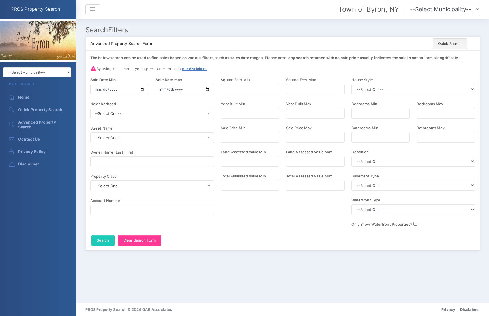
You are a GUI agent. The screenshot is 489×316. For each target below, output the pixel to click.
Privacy (448, 309)
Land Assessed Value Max (309, 152)
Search (103, 240)
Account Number (105, 200)
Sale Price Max (299, 128)
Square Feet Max (301, 80)
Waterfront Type (366, 200)
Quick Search (450, 43)
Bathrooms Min (364, 128)
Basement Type (365, 176)
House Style (362, 80)
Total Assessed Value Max (309, 176)
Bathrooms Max (430, 128)
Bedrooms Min (364, 104)
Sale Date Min (103, 80)
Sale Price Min (233, 128)
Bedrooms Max (430, 104)
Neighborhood (103, 104)
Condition (360, 152)
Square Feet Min (235, 80)
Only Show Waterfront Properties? (381, 224)
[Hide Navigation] (92, 9)
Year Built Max (298, 104)
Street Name (101, 128)
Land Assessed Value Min (243, 152)
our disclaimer (194, 68)
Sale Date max (169, 80)
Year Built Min (233, 104)
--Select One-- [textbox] (108, 113)
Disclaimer (470, 309)
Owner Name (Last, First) (112, 152)
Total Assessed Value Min (243, 176)
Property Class (103, 176)
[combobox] (152, 113)
